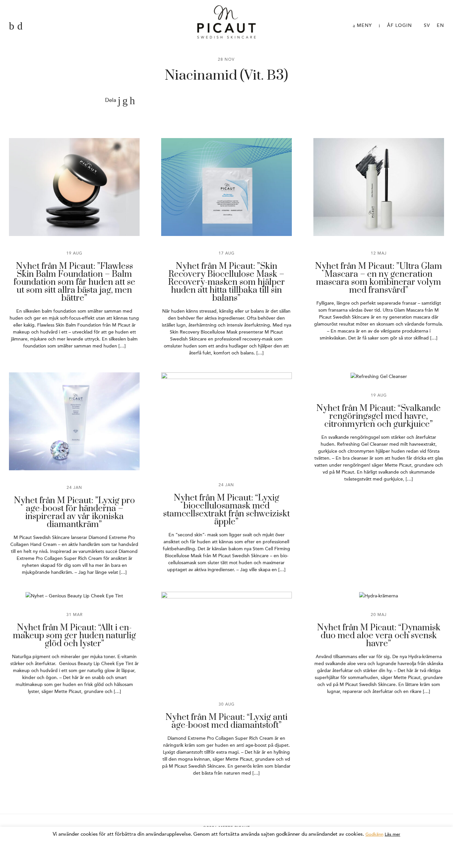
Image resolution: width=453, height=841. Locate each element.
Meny (363, 25)
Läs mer (392, 834)
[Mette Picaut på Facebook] (11, 26)
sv (427, 25)
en (440, 25)
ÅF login (399, 25)
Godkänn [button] (374, 834)
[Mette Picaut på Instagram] (20, 26)
